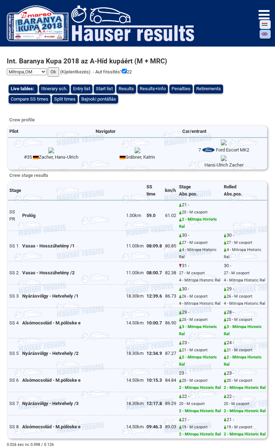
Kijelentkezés (75, 71)
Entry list (81, 88)
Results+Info (153, 88)
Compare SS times (29, 99)
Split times (65, 99)
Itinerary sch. (54, 88)
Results (126, 88)
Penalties (181, 88)
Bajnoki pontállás (98, 99)
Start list (104, 88)
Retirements (208, 88)
